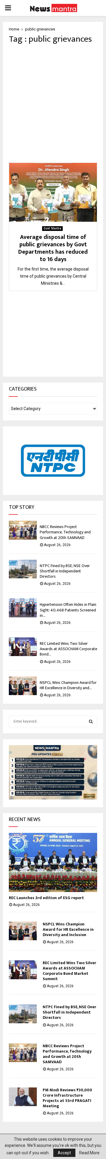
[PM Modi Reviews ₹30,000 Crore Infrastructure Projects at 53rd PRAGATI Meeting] (23, 1096)
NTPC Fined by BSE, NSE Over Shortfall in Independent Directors (65, 571)
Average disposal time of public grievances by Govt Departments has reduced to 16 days (53, 248)
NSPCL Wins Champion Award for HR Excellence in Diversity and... (68, 685)
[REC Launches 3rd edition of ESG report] (53, 862)
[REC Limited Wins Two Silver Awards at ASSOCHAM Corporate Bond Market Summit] (23, 646)
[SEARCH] (91, 721)
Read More (89, 1153)
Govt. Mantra (52, 228)
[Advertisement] (53, 103)
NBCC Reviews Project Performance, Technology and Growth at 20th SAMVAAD (65, 532)
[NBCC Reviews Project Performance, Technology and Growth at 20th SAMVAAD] (23, 530)
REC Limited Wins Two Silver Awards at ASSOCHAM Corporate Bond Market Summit (69, 970)
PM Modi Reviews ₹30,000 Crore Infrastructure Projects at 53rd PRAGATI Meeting (67, 1098)
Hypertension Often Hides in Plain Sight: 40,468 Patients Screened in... (68, 610)
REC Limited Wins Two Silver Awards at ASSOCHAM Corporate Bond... (68, 649)
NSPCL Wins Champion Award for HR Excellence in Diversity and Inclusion (68, 929)
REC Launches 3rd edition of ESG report (46, 897)
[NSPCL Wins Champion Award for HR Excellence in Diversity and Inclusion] (23, 685)
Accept (64, 1152)
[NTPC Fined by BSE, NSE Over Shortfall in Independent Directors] (23, 569)
